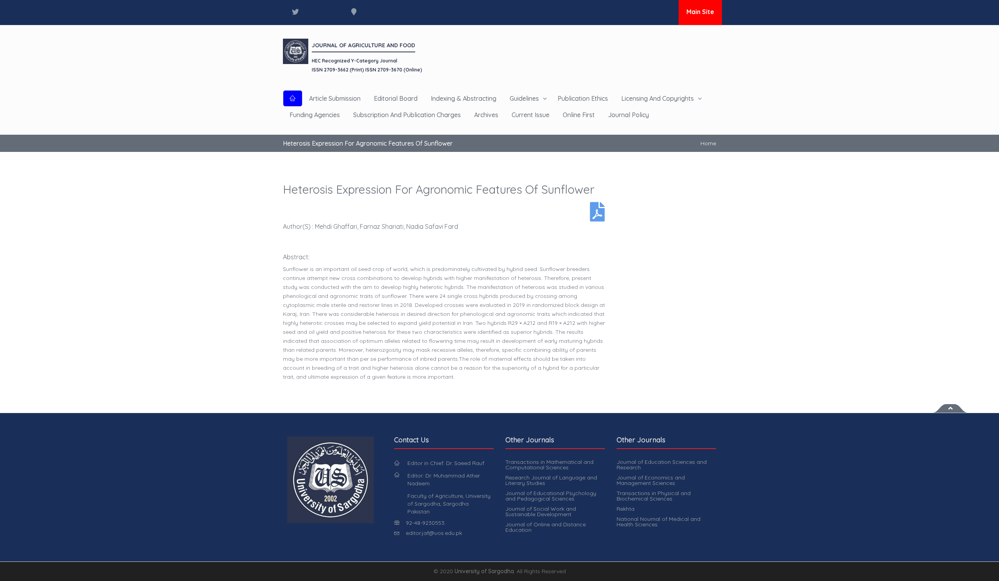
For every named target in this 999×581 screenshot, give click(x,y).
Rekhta (626, 508)
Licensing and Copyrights (657, 98)
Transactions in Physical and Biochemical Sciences (654, 495)
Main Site (700, 12)
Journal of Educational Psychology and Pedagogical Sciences (550, 495)
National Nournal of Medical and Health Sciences (658, 521)
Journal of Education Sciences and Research (662, 464)
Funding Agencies (315, 115)
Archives (486, 115)
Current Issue (530, 115)
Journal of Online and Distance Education (545, 527)
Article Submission (335, 98)
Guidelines (524, 98)
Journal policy (628, 115)
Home (708, 143)
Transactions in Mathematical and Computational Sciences (549, 464)
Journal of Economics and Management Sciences (651, 480)
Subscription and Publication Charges (407, 115)
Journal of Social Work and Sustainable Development (540, 511)
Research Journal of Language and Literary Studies (551, 480)
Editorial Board (396, 98)
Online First (579, 115)
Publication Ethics (583, 98)
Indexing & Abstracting (463, 98)
